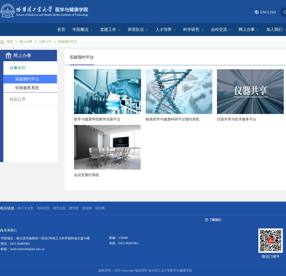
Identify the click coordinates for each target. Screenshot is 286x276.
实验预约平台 (67, 41)
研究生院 (59, 208)
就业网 (87, 208)
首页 (61, 29)
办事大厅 (45, 41)
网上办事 (247, 29)
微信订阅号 (271, 256)
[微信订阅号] (270, 232)
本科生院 (43, 208)
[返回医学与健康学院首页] (44, 5)
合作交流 (219, 29)
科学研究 (191, 29)
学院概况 (80, 29)
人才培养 (164, 29)
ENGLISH (268, 12)
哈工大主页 (26, 208)
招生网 (100, 208)
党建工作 (108, 29)
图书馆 (74, 208)
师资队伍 (136, 29)
